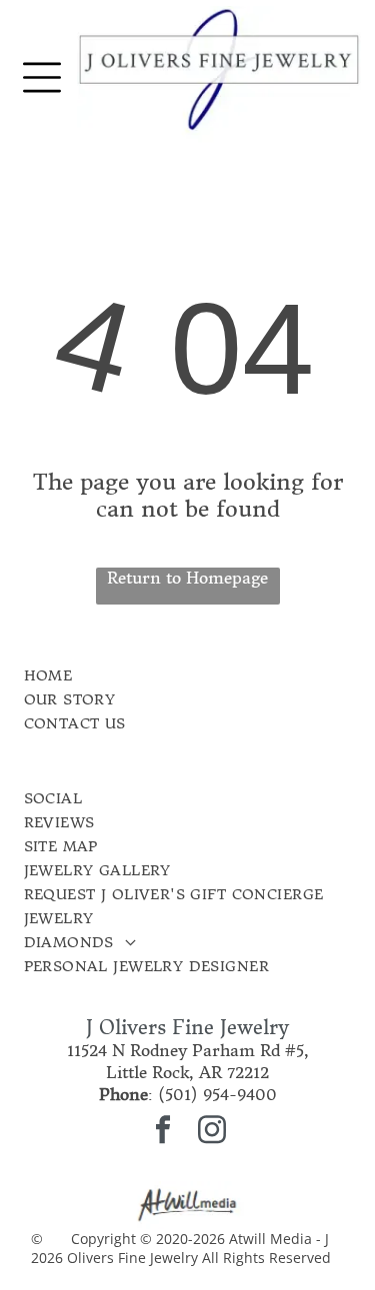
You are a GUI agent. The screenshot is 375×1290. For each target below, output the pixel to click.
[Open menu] (42, 77)
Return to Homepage (187, 578)
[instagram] (212, 1132)
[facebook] (163, 1132)
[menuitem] (150, 675)
